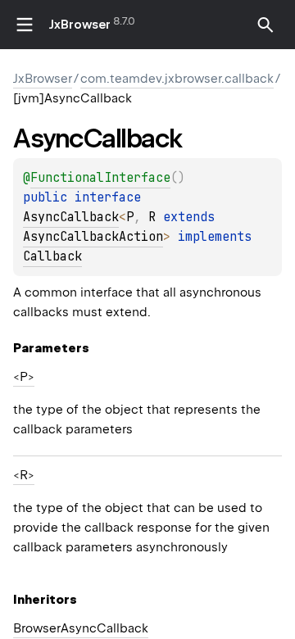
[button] (265, 24)
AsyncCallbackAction (93, 237)
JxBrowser (80, 24)
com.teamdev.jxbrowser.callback (177, 78)
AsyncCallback (71, 217)
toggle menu (24, 24)
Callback (52, 256)
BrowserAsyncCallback (80, 628)
